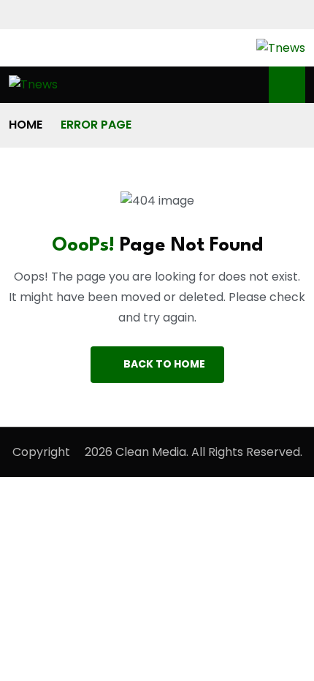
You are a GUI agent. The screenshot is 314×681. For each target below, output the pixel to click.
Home (25, 124)
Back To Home (164, 364)
